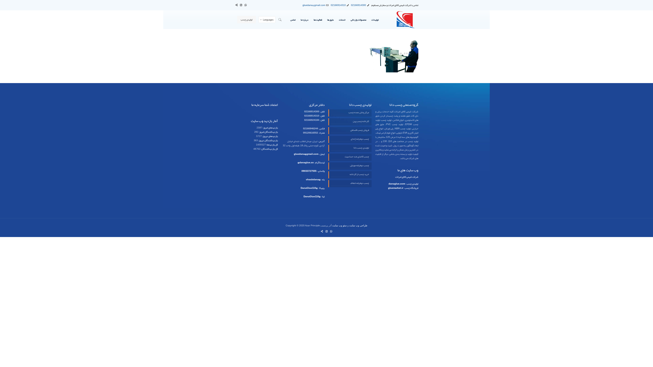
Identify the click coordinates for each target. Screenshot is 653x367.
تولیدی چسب (247, 19)
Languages (268, 20)
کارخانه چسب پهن (361, 121)
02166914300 (358, 5)
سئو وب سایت (339, 225)
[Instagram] (241, 5)
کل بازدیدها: (272, 144)
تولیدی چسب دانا (361, 148)
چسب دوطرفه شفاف (359, 183)
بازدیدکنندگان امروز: (268, 131)
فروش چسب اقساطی (359, 130)
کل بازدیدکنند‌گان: (269, 148)
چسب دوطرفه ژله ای (360, 139)
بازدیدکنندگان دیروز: (268, 140)
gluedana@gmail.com (314, 5)
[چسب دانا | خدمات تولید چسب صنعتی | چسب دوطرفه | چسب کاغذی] (406, 19)
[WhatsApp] (245, 5)
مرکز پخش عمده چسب (358, 112)
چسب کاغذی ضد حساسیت (357, 156)
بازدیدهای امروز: (270, 127)
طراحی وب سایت (358, 225)
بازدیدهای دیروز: (270, 136)
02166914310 (338, 5)
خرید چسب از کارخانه (359, 174)
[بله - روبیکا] (236, 5)
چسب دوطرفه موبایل (359, 165)
